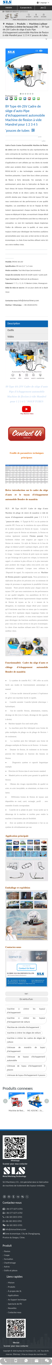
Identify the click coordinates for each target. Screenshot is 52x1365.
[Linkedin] (4, 1197)
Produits (11, 1287)
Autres (7, 1267)
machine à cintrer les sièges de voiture (24, 1033)
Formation (8, 1259)
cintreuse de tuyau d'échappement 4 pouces (26, 1075)
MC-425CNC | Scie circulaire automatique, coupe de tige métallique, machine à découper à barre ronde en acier (35, 1111)
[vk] (18, 1197)
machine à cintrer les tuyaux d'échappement (26, 1011)
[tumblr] (13, 1197)
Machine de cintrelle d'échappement (23, 1027)
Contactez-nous (14, 1313)
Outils (10, 330)
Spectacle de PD (15, 1304)
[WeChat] (22, 1197)
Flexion (7, 1251)
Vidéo (10, 337)
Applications (13, 1295)
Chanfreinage (10, 1263)
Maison (11, 1283)
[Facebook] (9, 1197)
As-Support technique (17, 1300)
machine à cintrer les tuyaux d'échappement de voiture (26, 1020)
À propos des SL (26, 8)
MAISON (8, 8)
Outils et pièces (10, 1271)
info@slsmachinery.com (28, 301)
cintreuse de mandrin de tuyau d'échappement (26, 1049)
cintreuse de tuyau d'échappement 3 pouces (26, 1068)
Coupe (6, 1255)
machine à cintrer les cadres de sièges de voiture (26, 1040)
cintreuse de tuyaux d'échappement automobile (26, 1059)
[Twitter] (27, 1197)
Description (13, 323)
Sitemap (17, 1354)
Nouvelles (12, 1308)
